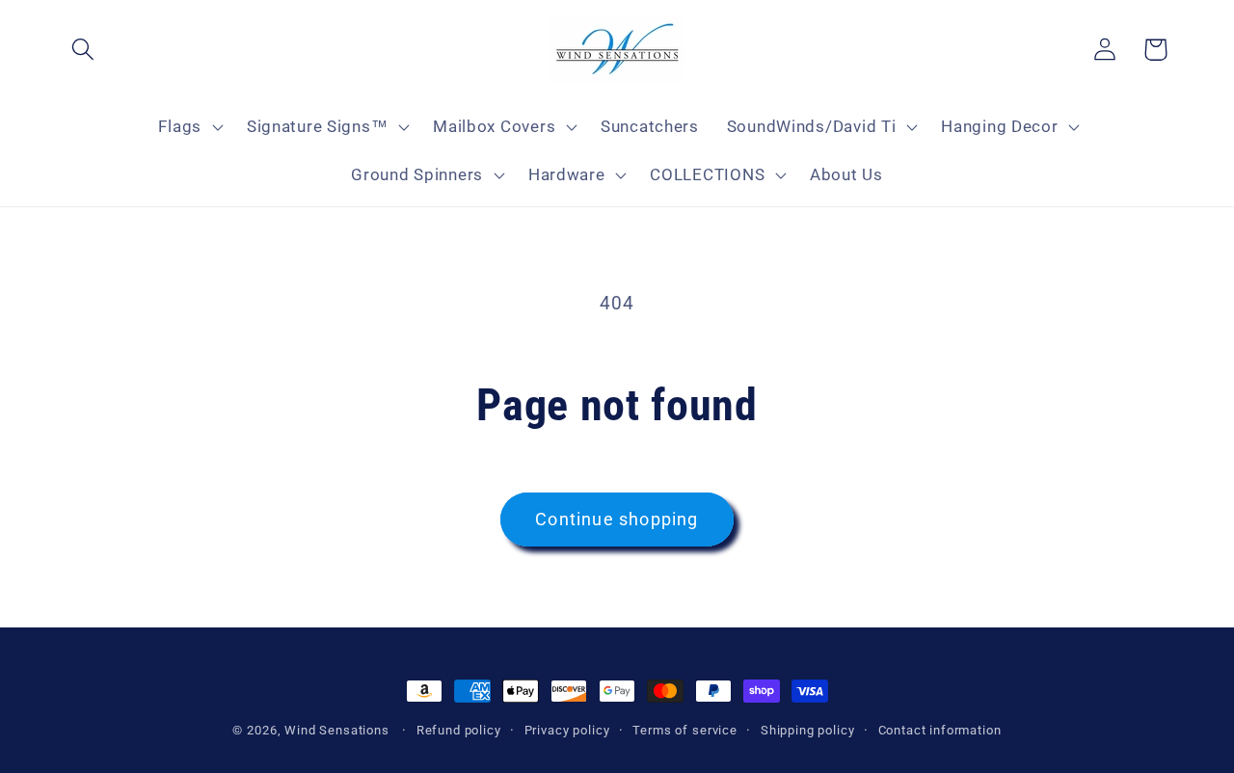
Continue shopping (616, 519)
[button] (83, 49)
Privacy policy (567, 730)
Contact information (940, 730)
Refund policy (458, 730)
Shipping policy (808, 730)
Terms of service (684, 730)
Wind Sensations (336, 730)
